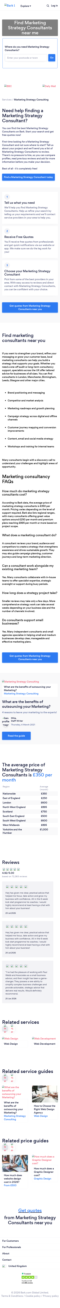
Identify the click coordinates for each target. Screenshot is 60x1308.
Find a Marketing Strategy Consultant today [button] (28, 177)
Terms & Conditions (12, 1296)
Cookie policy (33, 1296)
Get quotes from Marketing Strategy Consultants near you (30, 307)
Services (7, 99)
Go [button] (51, 57)
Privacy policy (51, 1296)
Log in (54, 5)
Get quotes (30, 1210)
